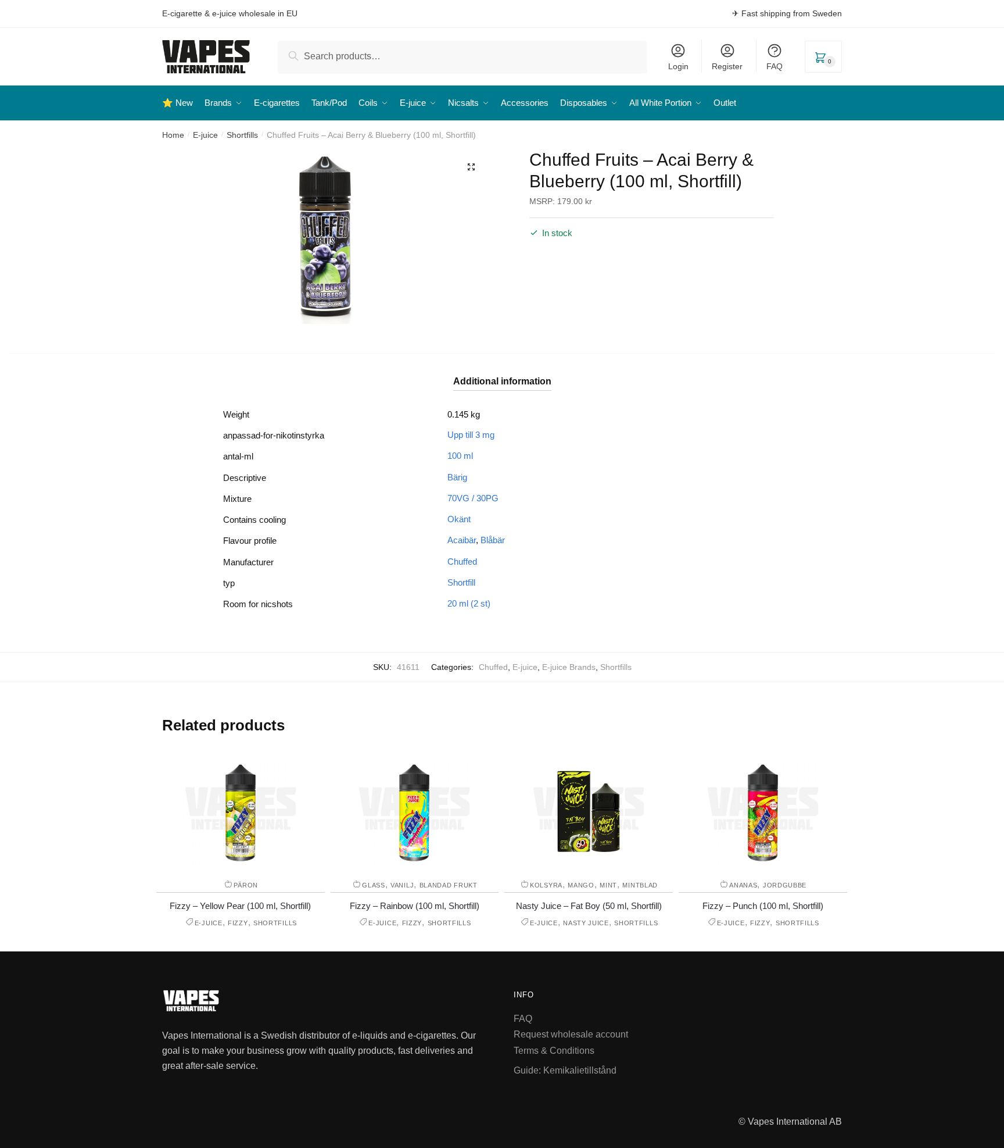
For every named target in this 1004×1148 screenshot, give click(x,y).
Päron (246, 885)
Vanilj (402, 885)
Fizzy (238, 922)
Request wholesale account (571, 1034)
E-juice (205, 135)
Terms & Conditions (554, 1051)
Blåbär (493, 540)
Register (727, 66)
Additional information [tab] (502, 381)
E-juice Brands (569, 667)
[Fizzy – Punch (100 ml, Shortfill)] (763, 808)
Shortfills (242, 135)
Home (173, 135)
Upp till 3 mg (470, 435)
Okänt (459, 519)
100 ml (460, 456)
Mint (608, 885)
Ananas (743, 885)
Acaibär (461, 540)
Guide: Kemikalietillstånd (565, 1070)
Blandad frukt (448, 885)
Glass (373, 885)
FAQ (774, 66)
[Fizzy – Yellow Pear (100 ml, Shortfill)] (240, 808)
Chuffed (462, 561)
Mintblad (640, 885)
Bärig (457, 477)
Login (678, 66)
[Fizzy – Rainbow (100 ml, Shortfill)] (414, 808)
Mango (581, 885)
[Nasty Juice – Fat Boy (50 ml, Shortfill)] (588, 808)
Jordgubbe (784, 885)
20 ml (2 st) (468, 603)
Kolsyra (546, 885)
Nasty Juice (586, 922)
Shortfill (461, 582)
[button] (471, 167)
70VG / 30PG (473, 498)
